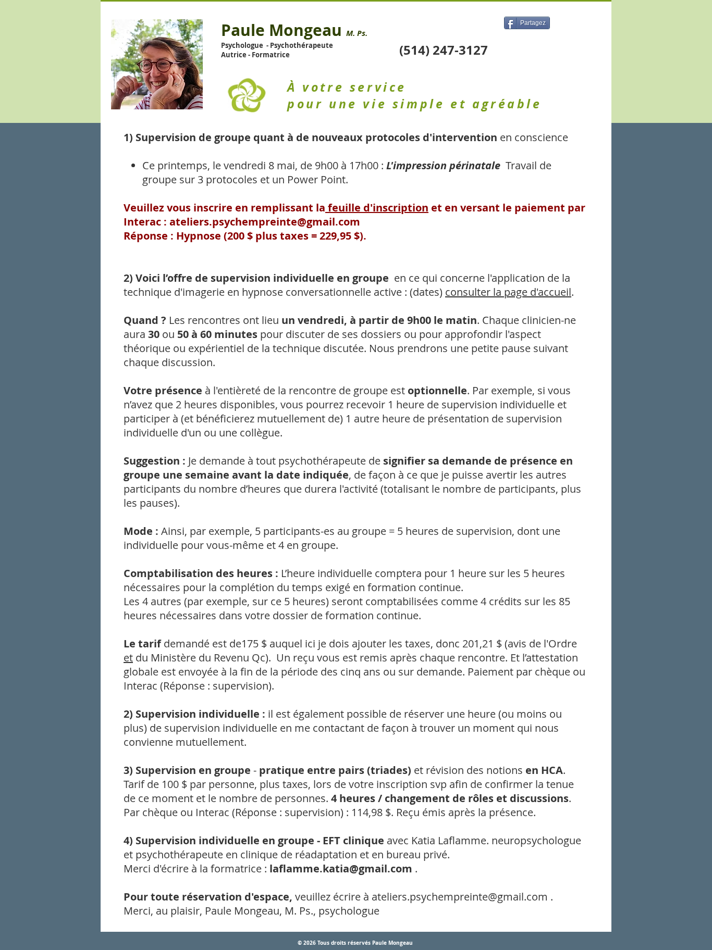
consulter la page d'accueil (508, 292)
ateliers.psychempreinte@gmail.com (264, 222)
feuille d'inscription (376, 208)
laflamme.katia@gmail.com (340, 868)
